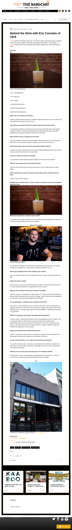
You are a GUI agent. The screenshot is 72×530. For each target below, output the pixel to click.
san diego (18, 447)
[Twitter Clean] (53, 519)
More (42, 19)
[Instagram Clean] (66, 519)
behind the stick (25, 447)
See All (67, 468)
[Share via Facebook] (10, 456)
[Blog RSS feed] (60, 11)
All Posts (5, 19)
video (12, 447)
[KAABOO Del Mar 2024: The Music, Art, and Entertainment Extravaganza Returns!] (13, 476)
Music (15, 19)
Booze (21, 19)
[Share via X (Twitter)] (14, 456)
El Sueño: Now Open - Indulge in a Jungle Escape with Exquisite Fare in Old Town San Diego (36, 485)
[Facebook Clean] (58, 519)
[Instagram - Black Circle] (69, 11)
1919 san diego (35, 447)
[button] (55, 19)
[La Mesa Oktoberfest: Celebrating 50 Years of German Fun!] (59, 476)
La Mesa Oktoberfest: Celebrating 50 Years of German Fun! (57, 485)
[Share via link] (21, 456)
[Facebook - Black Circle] (63, 11)
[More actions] (61, 29)
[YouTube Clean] (62, 519)
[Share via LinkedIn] (17, 456)
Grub (10, 19)
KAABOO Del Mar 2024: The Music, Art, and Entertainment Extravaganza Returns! (13, 485)
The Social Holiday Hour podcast (31, 19)
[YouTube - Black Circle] (66, 11)
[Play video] (36, 200)
